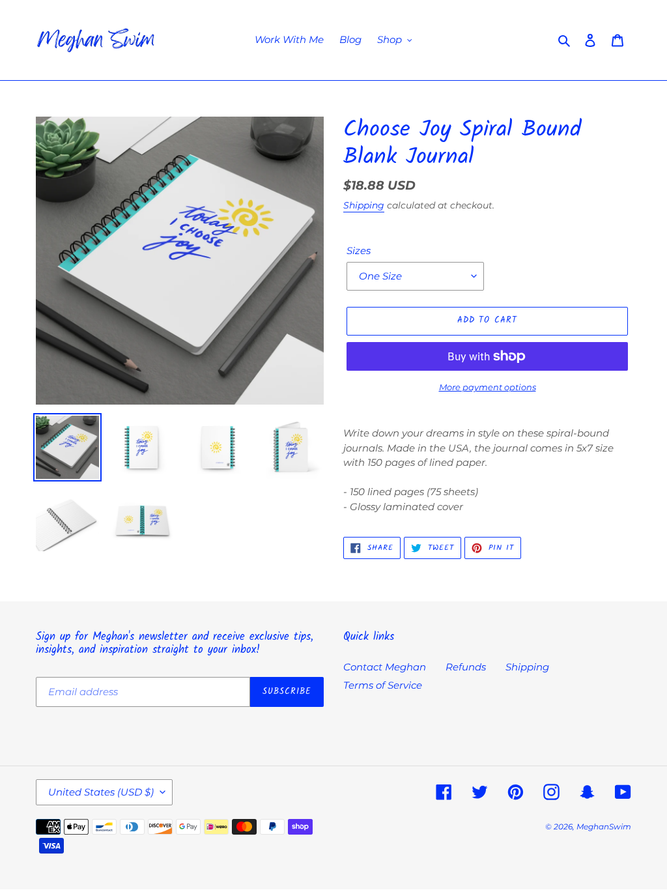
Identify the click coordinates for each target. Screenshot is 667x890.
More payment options (487, 387)
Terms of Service (382, 685)
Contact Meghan (384, 667)
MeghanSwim (603, 826)
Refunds (466, 667)
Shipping (363, 205)
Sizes (359, 250)
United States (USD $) (101, 792)
